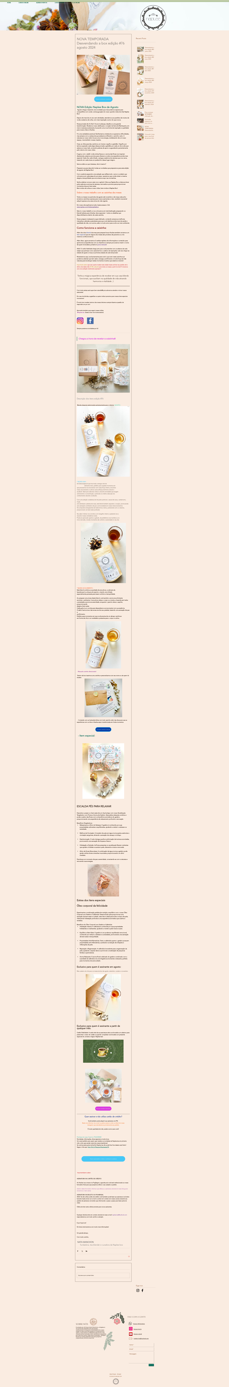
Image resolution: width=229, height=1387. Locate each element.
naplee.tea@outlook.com (141, 1338)
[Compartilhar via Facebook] (78, 1251)
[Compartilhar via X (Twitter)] (82, 1251)
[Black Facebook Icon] (142, 1290)
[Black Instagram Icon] (138, 1290)
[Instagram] (130, 1328)
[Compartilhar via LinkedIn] (86, 1251)
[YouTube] (130, 1334)
